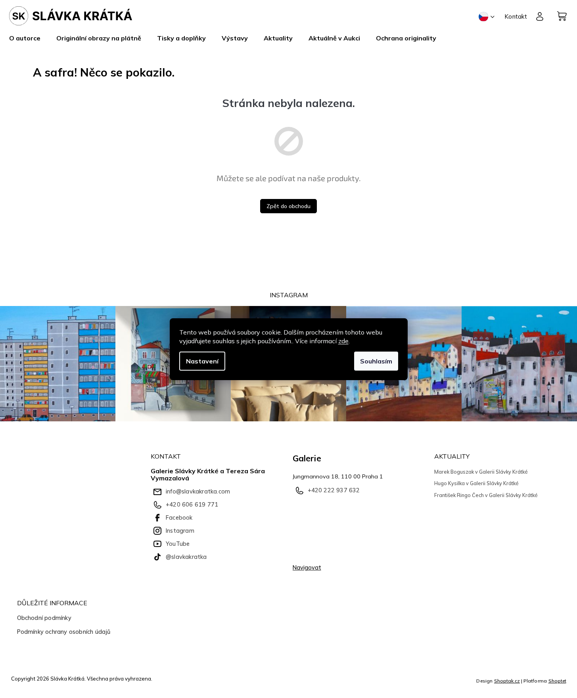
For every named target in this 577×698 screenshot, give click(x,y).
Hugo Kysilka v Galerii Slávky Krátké (476, 483)
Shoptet (557, 681)
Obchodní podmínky (44, 618)
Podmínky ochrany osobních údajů (64, 631)
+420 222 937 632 (334, 490)
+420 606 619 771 (192, 504)
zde (343, 341)
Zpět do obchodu (288, 206)
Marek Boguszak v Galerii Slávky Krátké (481, 472)
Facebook (179, 517)
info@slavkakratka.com (198, 491)
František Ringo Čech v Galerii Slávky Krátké (486, 495)
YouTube (178, 543)
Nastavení (202, 361)
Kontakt (515, 16)
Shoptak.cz (507, 681)
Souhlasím (376, 361)
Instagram (180, 530)
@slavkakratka (186, 556)
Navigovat (307, 567)
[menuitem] (28, 38)
